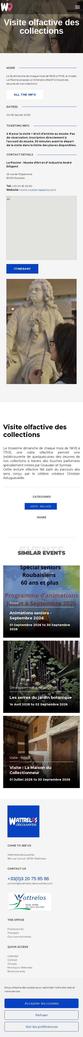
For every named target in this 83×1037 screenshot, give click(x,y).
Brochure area (16, 971)
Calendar (13, 956)
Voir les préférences (42, 1027)
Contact (12, 959)
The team (13, 932)
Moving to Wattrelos (19, 967)
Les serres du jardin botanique (41, 697)
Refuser (41, 1015)
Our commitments (19, 936)
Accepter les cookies (42, 1003)
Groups (12, 963)
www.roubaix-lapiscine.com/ (38, 189)
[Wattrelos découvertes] (7, 7)
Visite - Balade (40, 506)
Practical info (15, 929)
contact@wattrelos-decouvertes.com (30, 883)
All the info (25, 94)
